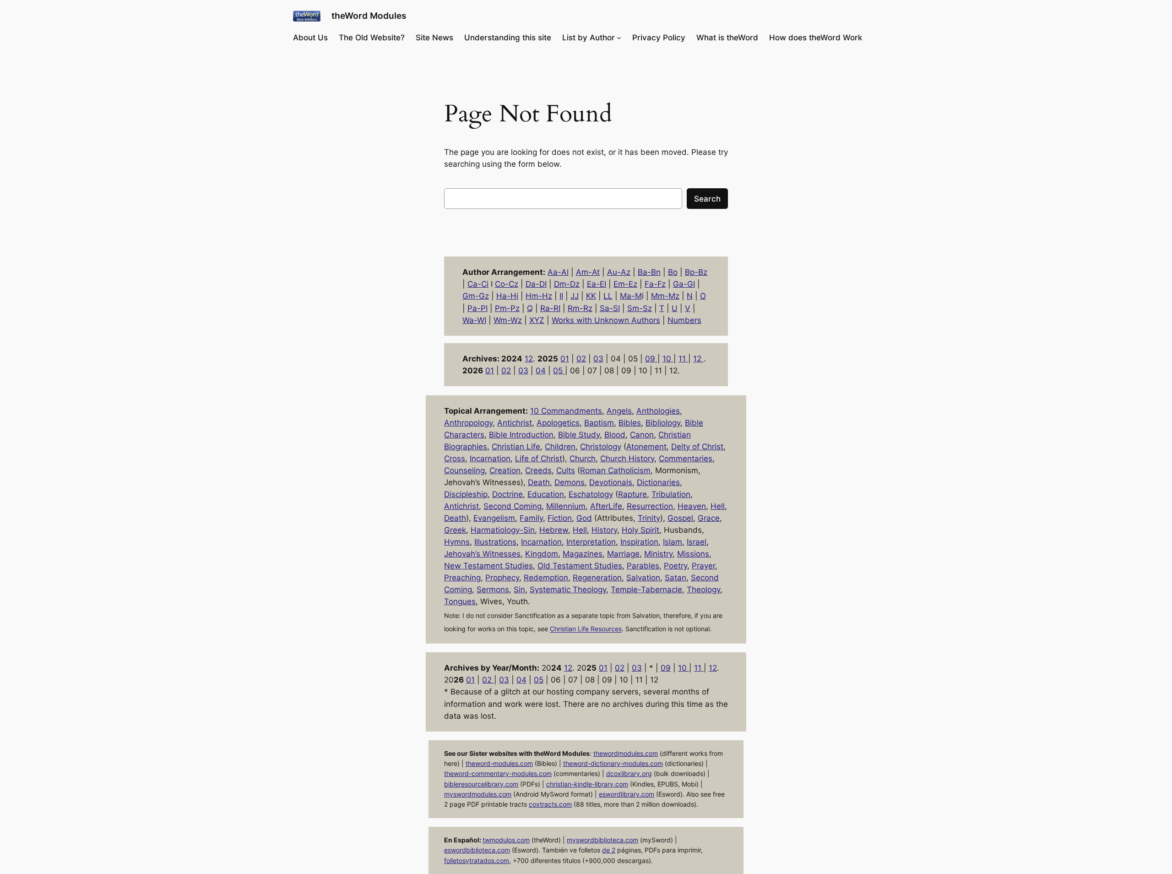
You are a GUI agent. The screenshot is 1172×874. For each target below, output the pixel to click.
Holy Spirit (640, 530)
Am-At (588, 272)
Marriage (623, 553)
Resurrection (650, 506)
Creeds (538, 470)
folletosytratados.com (476, 860)
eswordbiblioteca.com (477, 850)
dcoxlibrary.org (629, 773)
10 (667, 358)
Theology (703, 589)
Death (539, 482)
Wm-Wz (508, 320)
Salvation (643, 577)
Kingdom (541, 553)
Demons (569, 482)
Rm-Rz (580, 308)
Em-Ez (625, 284)
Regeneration (597, 577)
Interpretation (591, 541)
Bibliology (663, 422)
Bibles (630, 422)
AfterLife (606, 506)
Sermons (493, 589)
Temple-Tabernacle (646, 589)
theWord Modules (368, 15)
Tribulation (670, 494)
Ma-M (631, 295)
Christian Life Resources (586, 629)
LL (608, 295)
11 (683, 358)
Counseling (464, 470)
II (561, 295)
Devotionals (610, 482)
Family (531, 518)
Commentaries (685, 458)
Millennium (566, 506)
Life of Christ (538, 458)
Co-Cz (506, 284)
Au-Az (618, 272)
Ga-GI (684, 284)
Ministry (658, 553)
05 (559, 370)
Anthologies (658, 410)
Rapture (632, 494)
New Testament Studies (488, 565)
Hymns (457, 541)
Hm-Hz (539, 295)
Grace (709, 518)
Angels (619, 410)
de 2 (608, 850)
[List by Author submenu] (619, 37)
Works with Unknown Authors (606, 320)
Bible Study (579, 434)
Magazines (582, 553)
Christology (600, 446)
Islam (672, 541)
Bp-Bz (696, 272)
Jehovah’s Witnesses (482, 553)
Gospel (680, 518)
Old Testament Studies (579, 565)
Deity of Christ (697, 446)
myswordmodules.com (477, 794)
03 (598, 358)
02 (581, 358)
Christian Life (516, 446)
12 (529, 358)
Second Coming (512, 506)
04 (541, 370)
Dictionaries (658, 482)
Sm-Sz (639, 308)
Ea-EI (596, 284)
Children (560, 446)
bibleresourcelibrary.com (481, 784)
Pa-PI (477, 308)
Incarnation (490, 458)
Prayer (703, 565)
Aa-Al (558, 272)
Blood (614, 434)
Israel (696, 541)
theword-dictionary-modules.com (613, 763)
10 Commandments (566, 410)
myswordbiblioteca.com (602, 840)
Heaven (692, 506)
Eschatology (591, 494)
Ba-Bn (649, 272)
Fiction (560, 518)
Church (583, 458)
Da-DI (536, 284)
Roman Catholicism (615, 470)
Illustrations (495, 541)
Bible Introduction (521, 434)
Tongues (460, 601)
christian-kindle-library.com (587, 784)
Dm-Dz (567, 284)
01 (564, 358)
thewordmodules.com (625, 753)
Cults (565, 470)
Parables (643, 565)
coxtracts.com (550, 804)
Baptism (599, 422)
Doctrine (507, 494)
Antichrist (514, 422)
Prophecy (502, 577)
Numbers (684, 320)
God (584, 518)
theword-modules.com (499, 763)
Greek (455, 530)
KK (591, 295)
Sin (519, 589)
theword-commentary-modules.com (498, 773)
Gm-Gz (475, 295)
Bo (673, 272)
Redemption (546, 577)
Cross (454, 458)
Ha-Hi (507, 295)
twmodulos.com (506, 840)
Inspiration (639, 541)
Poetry (675, 565)
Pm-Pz (507, 308)
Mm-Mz (665, 295)
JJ (574, 295)
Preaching (462, 577)
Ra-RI (550, 308)
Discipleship (466, 494)
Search (707, 198)
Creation (505, 470)
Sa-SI (610, 308)
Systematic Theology (568, 589)
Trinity (649, 518)
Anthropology (468, 422)
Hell (718, 506)
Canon (642, 434)
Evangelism (494, 518)
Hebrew (553, 530)
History (604, 530)
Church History (627, 458)
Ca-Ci (477, 284)
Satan (675, 577)
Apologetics (558, 422)
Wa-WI (474, 320)
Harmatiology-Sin (503, 530)
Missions (693, 553)
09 (651, 358)
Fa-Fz (655, 284)
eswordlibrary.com (626, 794)
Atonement (646, 446)
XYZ (536, 320)
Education (545, 494)
